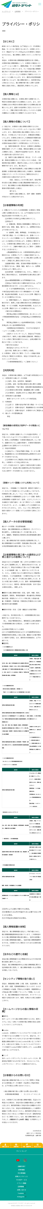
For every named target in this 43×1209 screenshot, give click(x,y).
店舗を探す (21, 1166)
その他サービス (21, 1180)
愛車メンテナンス (21, 1176)
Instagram (20, 1196)
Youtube (21, 1193)
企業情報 (21, 1186)
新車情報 (21, 1170)
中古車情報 (21, 1173)
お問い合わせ (21, 1190)
